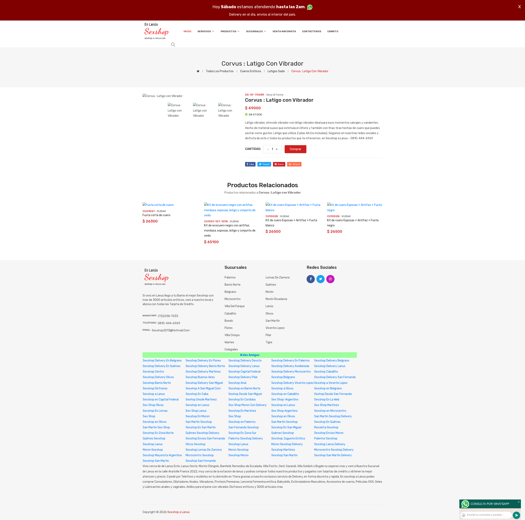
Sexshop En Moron (198, 416)
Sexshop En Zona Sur (242, 433)
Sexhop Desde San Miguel (245, 394)
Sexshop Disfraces (155, 388)
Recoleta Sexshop (326, 427)
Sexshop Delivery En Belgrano (162, 360)
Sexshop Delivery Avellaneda (290, 366)
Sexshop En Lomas (155, 411)
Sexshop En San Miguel (286, 427)
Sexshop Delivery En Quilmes (161, 366)
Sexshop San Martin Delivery (333, 455)
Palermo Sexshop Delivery (245, 438)
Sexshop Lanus (153, 444)
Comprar (295, 149)
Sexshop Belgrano (283, 377)
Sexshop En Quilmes (327, 422)
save (281, 164)
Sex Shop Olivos (153, 405)
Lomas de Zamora (278, 277)
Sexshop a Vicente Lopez (331, 383)
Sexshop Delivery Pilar (243, 377)
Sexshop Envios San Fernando (205, 438)
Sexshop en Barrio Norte (244, 388)
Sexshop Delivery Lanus (244, 366)
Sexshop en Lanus (197, 405)
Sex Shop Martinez (326, 405)
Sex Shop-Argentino (284, 399)
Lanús (269, 306)
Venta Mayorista (284, 31)
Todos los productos (220, 71)
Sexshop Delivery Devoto (245, 360)
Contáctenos (311, 31)
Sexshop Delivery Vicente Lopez (292, 383)
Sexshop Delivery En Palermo (290, 360)
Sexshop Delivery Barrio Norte (205, 366)
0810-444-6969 (169, 323)
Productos (229, 31)
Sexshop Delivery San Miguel (204, 383)
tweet (265, 164)
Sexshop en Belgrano (328, 388)
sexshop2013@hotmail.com (171, 330)
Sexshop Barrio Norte (157, 383)
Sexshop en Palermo (242, 422)
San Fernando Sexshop (243, 427)
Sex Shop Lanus (196, 411)
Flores (229, 328)
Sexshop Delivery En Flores (203, 360)
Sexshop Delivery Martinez (203, 371)
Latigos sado (276, 71)
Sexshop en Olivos (283, 416)
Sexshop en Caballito (285, 394)
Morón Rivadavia (276, 299)
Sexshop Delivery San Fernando (335, 377)
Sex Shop (149, 416)
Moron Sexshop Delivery (287, 444)
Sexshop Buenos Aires (200, 377)
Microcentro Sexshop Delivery (334, 450)
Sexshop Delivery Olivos (158, 377)
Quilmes (271, 284)
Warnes (229, 342)
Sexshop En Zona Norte (158, 433)
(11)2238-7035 (168, 316)
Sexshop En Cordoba (242, 399)
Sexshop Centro (153, 371)
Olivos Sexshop (195, 444)
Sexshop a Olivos (282, 388)
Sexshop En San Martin (201, 427)
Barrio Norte (233, 284)
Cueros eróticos (250, 71)
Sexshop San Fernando (201, 461)
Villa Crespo (232, 335)
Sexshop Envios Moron (329, 433)
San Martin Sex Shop (156, 427)
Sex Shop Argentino (284, 411)
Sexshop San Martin (284, 455)
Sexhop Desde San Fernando (333, 394)
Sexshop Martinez (283, 450)
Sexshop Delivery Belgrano (331, 360)
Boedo (229, 321)
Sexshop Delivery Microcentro (291, 371)
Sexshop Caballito (326, 371)
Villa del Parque (235, 306)
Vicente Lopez (275, 328)
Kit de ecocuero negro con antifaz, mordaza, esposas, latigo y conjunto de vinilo (230, 230)
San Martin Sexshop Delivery (333, 416)
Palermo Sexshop (325, 438)
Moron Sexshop (153, 450)
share (296, 164)
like (251, 164)
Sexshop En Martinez (242, 411)
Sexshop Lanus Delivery (329, 444)
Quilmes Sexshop (282, 433)
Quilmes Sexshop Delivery (202, 433)
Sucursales (254, 31)
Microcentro (233, 299)
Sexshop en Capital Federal (161, 399)
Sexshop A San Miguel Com (203, 388)
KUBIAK (161, 211)
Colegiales (231, 349)
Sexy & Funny (274, 94)
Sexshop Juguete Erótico (288, 438)
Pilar (268, 335)
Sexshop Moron (238, 455)
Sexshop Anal (237, 383)
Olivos (269, 313)
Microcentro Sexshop (200, 455)
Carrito (332, 31)
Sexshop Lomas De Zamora (204, 450)
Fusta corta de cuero (156, 215)
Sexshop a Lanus (154, 394)
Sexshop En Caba (197, 394)
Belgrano (230, 292)
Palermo (230, 277)
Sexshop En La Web (326, 399)
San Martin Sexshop (199, 422)
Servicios (204, 31)
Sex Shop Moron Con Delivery (247, 405)
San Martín (273, 321)
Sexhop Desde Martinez (201, 399)
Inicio (187, 31)
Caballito (230, 313)
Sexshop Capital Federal (244, 371)
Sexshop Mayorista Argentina (162, 455)
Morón (270, 292)
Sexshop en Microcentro (330, 411)
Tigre (269, 342)
